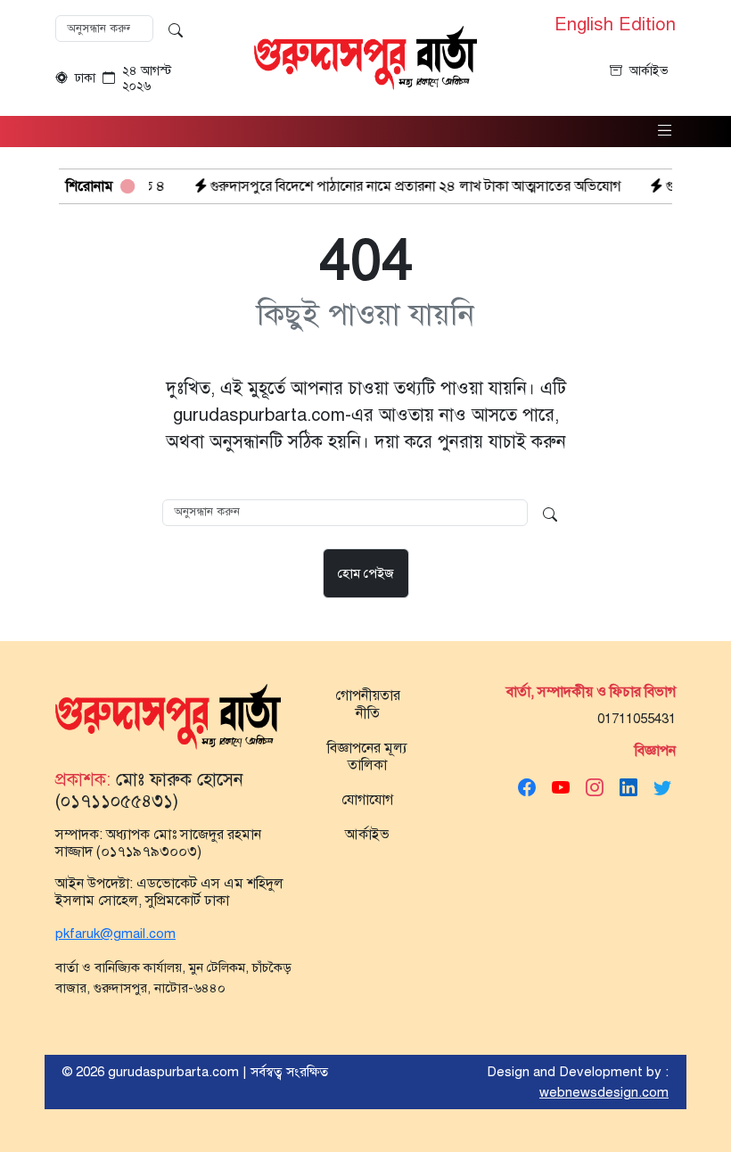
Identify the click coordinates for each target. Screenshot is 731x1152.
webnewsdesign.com (604, 1092)
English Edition (615, 25)
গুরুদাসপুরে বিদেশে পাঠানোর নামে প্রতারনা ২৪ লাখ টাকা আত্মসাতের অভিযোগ (392, 186)
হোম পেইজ (366, 573)
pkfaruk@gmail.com (115, 934)
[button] (665, 131)
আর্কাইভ (649, 70)
